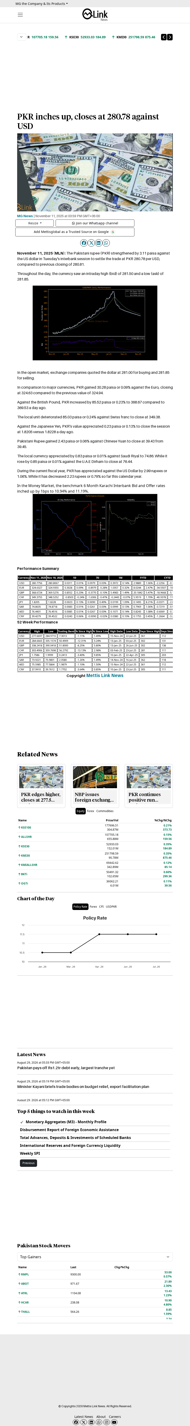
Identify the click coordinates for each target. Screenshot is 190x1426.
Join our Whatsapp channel (97, 223)
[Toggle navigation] (20, 15)
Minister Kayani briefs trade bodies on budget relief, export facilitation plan (83, 1086)
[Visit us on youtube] (114, 1422)
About (101, 1416)
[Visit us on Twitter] (83, 1422)
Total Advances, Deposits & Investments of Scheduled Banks (75, 1137)
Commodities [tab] (105, 811)
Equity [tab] (81, 811)
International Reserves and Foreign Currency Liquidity (70, 1145)
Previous (28, 1163)
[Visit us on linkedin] (91, 1422)
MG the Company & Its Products (40, 3)
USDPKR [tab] (111, 907)
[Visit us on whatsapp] (99, 1422)
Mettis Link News (105, 675)
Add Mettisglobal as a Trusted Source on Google (72, 231)
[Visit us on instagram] (106, 1422)
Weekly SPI (30, 1153)
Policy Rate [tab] (80, 907)
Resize (33, 223)
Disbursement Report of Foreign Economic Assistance (69, 1129)
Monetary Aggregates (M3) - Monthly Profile (65, 1121)
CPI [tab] (101, 907)
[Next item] (170, 37)
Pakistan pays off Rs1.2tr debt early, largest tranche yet (66, 1067)
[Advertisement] (95, 74)
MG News (25, 216)
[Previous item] (164, 37)
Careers (115, 1416)
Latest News (83, 1416)
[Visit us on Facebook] (76, 1422)
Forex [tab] (90, 811)
